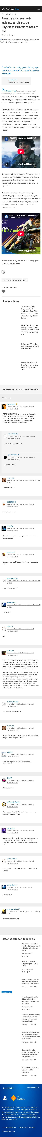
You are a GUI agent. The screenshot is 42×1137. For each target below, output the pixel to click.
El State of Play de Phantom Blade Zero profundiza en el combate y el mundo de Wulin (30, 981)
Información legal (8, 1131)
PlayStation (12, 9)
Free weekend (6, 280)
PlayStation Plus (9, 91)
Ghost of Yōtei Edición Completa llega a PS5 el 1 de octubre (30, 963)
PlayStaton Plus (17, 280)
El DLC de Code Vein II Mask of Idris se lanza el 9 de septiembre (30, 1070)
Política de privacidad (26, 1127)
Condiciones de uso (9, 1127)
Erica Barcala (12, 80)
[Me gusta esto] (28, 956)
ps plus (25, 280)
